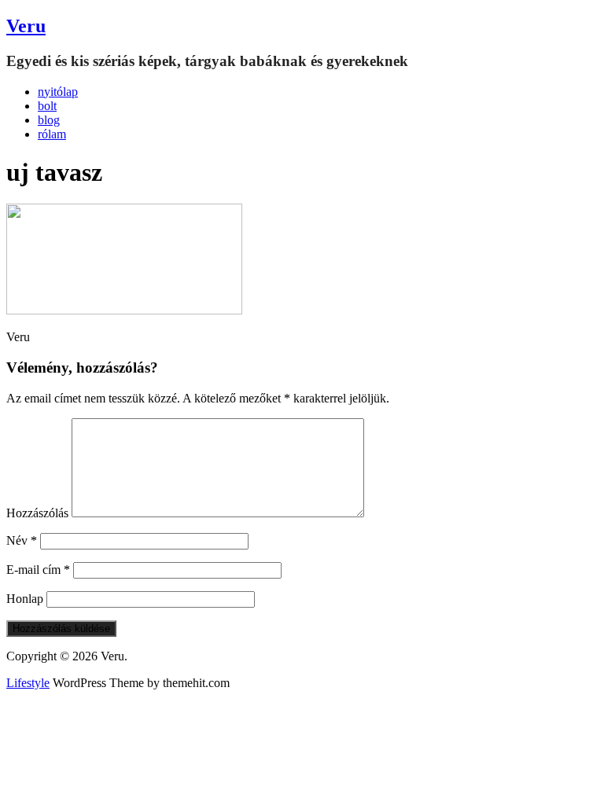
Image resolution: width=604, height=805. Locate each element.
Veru (26, 26)
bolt (47, 105)
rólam (52, 134)
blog (49, 120)
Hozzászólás (37, 513)
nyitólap (58, 91)
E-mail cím (38, 569)
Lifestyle (28, 682)
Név (21, 540)
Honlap (24, 598)
